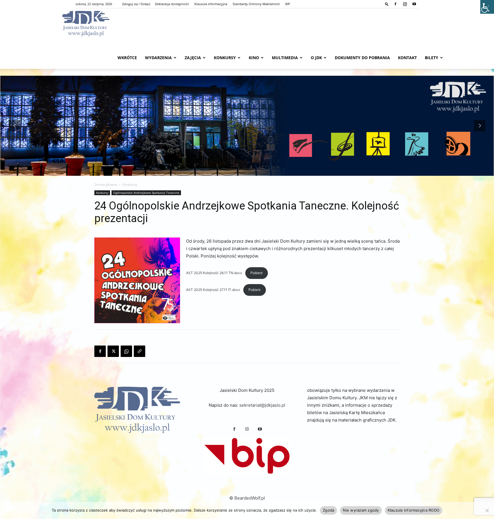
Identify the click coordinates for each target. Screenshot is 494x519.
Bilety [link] (431, 57)
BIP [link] (287, 4)
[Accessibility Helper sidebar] (487, 7)
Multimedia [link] (285, 57)
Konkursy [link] (225, 57)
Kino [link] (254, 57)
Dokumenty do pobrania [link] (362, 57)
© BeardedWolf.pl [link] (247, 498)
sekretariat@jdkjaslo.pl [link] (262, 405)
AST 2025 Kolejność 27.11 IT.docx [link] (213, 290)
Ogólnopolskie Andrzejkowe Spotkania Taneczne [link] (146, 193)
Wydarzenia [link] (158, 57)
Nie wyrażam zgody (361, 510)
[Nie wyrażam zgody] (487, 510)
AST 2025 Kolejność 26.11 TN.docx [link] (214, 273)
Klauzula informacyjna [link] (210, 4)
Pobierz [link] (256, 273)
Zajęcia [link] (193, 57)
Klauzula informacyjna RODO (414, 510)
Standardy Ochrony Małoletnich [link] (256, 4)
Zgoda (328, 510)
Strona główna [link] (105, 184)
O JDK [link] (316, 57)
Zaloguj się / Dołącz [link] (136, 4)
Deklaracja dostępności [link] (172, 4)
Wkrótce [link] (127, 57)
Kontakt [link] (407, 57)
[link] (387, 4)
